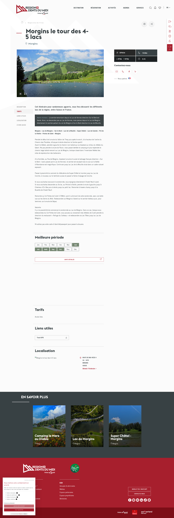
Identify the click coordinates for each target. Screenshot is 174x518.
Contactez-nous (139, 493)
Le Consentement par (19, 513)
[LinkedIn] (141, 500)
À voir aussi (21, 125)
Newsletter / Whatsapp (139, 489)
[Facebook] (129, 500)
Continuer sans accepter (29, 479)
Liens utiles (21, 116)
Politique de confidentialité (9, 503)
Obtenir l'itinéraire (89, 369)
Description (21, 107)
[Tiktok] (145, 500)
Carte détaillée (69, 259)
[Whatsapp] (149, 500)
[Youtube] (137, 500)
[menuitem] (78, 9)
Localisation (21, 120)
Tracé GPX (40, 338)
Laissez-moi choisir (19, 506)
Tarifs (19, 111)
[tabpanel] (60, 73)
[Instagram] (133, 500)
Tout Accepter (19, 509)
